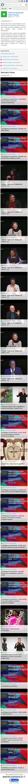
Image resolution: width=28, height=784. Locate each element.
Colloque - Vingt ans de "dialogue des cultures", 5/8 (11, 268)
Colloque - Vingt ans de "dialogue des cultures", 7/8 (11, 185)
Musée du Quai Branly (7, 96)
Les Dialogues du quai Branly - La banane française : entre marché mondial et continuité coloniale (12, 517)
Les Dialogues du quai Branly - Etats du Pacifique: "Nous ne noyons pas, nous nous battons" (12, 740)
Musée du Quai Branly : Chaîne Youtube (16, 14)
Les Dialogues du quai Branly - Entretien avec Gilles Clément (13, 129)
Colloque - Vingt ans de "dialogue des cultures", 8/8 (11, 213)
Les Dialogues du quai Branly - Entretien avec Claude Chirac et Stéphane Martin (13, 157)
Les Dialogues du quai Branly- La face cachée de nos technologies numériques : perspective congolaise (13, 434)
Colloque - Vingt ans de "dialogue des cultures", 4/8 (11, 324)
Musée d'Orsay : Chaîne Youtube (9, 68)
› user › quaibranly (14, 16)
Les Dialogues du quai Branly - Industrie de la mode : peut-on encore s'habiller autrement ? (14, 490)
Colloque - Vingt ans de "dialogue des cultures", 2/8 (11, 351)
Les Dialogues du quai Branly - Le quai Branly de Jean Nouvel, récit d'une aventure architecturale (13, 101)
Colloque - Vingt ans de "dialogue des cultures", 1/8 (11, 379)
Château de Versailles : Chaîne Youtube (11, 62)
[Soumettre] (25, 4)
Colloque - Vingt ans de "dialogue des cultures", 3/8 (11, 296)
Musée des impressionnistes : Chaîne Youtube (12, 65)
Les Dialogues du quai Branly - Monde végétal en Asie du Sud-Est (14, 713)
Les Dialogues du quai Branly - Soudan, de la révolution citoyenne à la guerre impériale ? (13, 546)
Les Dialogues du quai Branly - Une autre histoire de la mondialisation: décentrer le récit (12, 573)
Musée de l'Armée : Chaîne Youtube (10, 59)
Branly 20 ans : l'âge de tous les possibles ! (13, 464)
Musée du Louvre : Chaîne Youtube (10, 56)
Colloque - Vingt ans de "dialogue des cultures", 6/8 (11, 240)
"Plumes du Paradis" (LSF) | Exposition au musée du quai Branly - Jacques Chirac (13, 407)
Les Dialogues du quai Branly (9, 686)
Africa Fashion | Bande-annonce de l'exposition (10, 629)
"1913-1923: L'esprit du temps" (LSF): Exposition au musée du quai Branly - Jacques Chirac (11, 656)
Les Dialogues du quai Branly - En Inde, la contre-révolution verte (12, 768)
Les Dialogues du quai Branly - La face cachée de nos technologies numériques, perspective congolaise (13, 601)
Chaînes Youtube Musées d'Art (7, 53)
